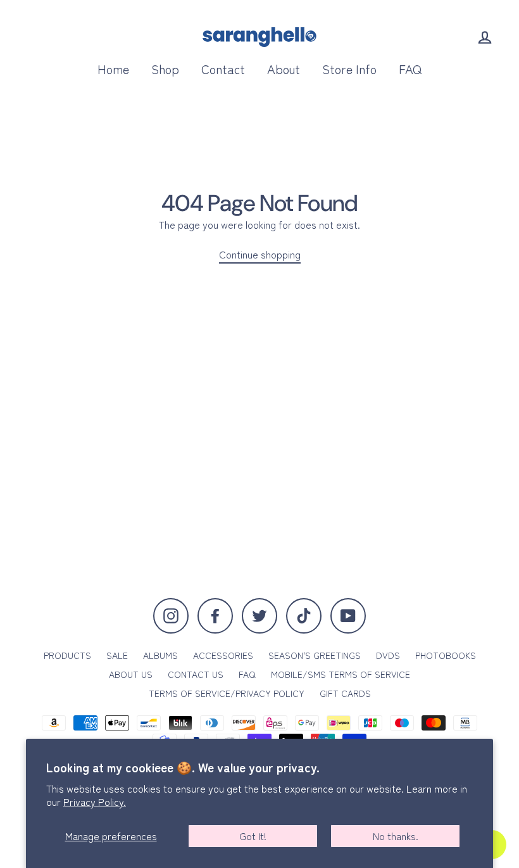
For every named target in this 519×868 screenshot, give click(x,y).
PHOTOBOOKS (445, 655)
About (283, 69)
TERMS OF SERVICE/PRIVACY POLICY (226, 693)
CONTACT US (195, 674)
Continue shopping (260, 254)
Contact (223, 69)
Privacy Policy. (94, 801)
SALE (117, 655)
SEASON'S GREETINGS (314, 655)
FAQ (410, 69)
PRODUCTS (67, 655)
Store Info (349, 69)
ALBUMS (160, 655)
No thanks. (395, 835)
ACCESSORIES (223, 655)
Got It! (252, 835)
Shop (165, 69)
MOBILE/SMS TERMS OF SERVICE (340, 674)
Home (113, 69)
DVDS (388, 655)
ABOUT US (131, 674)
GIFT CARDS (345, 693)
